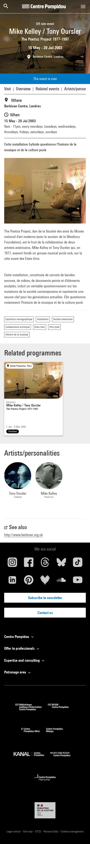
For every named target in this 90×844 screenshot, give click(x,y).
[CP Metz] (33, 733)
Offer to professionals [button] (19, 648)
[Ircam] (61, 709)
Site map (28, 831)
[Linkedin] (12, 581)
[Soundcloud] (61, 581)
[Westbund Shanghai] (63, 757)
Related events (47, 88)
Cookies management (72, 831)
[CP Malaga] (57, 733)
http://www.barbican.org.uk (23, 534)
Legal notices (13, 831)
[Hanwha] (45, 781)
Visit (7, 88)
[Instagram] (12, 563)
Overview (23, 88)
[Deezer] (45, 581)
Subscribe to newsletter (45, 598)
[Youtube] (77, 581)
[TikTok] (77, 563)
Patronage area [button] (15, 672)
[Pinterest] (29, 581)
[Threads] (45, 563)
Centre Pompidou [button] (17, 636)
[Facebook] (29, 563)
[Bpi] (31, 709)
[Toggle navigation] (83, 6)
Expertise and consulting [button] (22, 660)
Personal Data (51, 831)
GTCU (38, 831)
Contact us (45, 612)
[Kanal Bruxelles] (32, 757)
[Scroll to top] (80, 834)
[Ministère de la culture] (45, 810)
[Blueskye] (61, 563)
